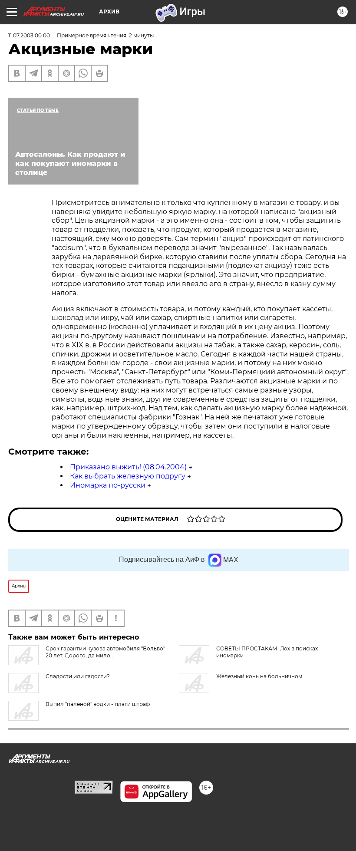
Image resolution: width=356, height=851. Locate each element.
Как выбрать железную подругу (127, 476)
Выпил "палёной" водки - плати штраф (98, 704)
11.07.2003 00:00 (29, 35)
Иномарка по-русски (107, 485)
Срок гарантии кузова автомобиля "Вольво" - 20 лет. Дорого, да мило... (107, 652)
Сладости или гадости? (78, 676)
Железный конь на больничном (259, 676)
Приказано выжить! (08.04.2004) (128, 467)
